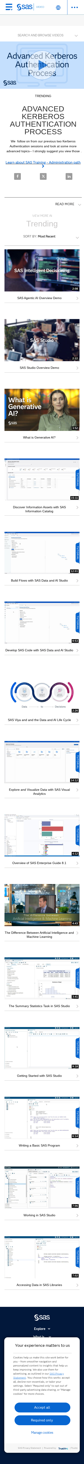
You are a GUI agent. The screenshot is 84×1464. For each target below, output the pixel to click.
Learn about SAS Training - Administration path (43, 162)
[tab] (42, 34)
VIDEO (40, 7)
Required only (42, 1420)
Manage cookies (42, 1433)
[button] (43, 34)
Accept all (42, 1407)
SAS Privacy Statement (29, 1448)
